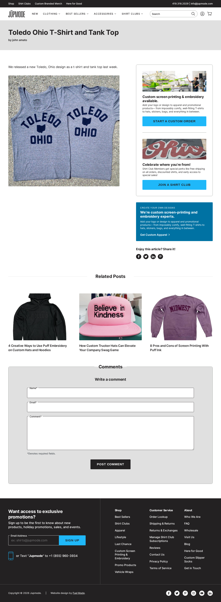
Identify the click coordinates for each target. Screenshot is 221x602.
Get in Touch (192, 568)
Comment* (36, 416)
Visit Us (189, 537)
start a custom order (174, 121)
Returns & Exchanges (164, 530)
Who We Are (192, 516)
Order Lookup (159, 516)
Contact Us (157, 554)
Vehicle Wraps (124, 572)
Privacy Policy (159, 561)
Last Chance (123, 544)
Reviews (155, 547)
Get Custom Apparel (154, 234)
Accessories (103, 13)
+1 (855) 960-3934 (63, 556)
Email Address (19, 535)
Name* (33, 388)
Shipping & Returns (162, 523)
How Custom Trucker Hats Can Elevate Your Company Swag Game (107, 348)
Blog (187, 544)
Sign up (72, 540)
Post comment (110, 464)
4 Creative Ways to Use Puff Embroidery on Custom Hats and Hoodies (37, 348)
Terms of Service (160, 568)
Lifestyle (120, 537)
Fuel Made (79, 592)
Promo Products (125, 565)
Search (156, 13)
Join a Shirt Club (174, 184)
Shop (11, 3)
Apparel (120, 530)
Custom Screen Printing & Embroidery (125, 554)
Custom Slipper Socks (194, 559)
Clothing (50, 13)
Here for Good (74, 3)
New (35, 13)
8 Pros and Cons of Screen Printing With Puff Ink (179, 348)
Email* (33, 402)
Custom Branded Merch (48, 3)
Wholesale (191, 530)
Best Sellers (76, 13)
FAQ (186, 523)
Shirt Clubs (24, 3)
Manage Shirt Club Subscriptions (162, 539)
